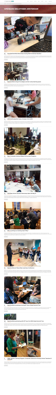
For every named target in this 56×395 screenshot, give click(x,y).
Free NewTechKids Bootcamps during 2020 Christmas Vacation (24, 53)
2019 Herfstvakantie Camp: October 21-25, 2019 (20, 119)
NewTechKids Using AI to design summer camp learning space (24, 81)
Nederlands (50, 1)
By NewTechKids (9, 54)
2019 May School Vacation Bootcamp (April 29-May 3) (21, 193)
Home (28, 1)
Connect (42, 1)
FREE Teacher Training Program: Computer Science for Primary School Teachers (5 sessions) (29, 359)
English (46, 1)
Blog (38, 1)
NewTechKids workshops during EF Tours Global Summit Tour (24, 305)
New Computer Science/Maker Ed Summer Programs (21, 156)
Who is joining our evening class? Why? (17, 230)
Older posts (49, 3)
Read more (6, 59)
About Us (31, 1)
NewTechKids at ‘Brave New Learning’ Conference (20, 268)
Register (35, 1)
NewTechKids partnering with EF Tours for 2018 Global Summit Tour (25, 321)
